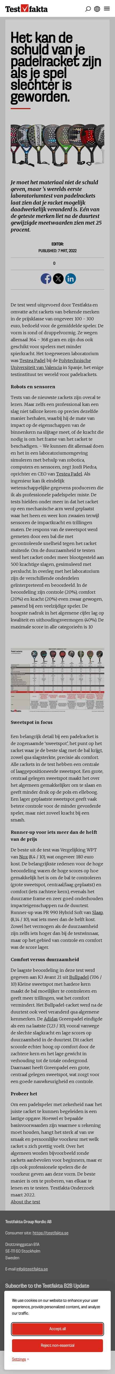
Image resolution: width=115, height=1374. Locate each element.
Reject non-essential (57, 1346)
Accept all (57, 1329)
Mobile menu (107, 9)
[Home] (26, 8)
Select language (97, 9)
